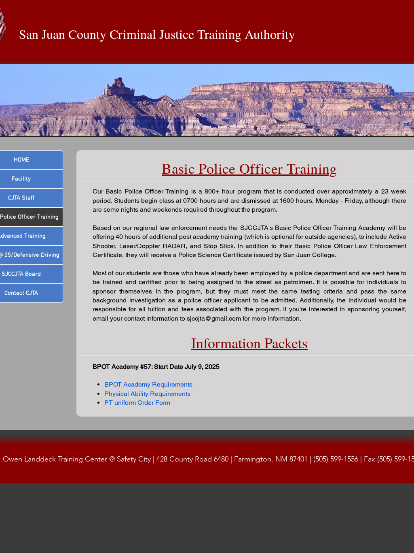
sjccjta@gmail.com (214, 318)
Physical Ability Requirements (147, 394)
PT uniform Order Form (137, 402)
